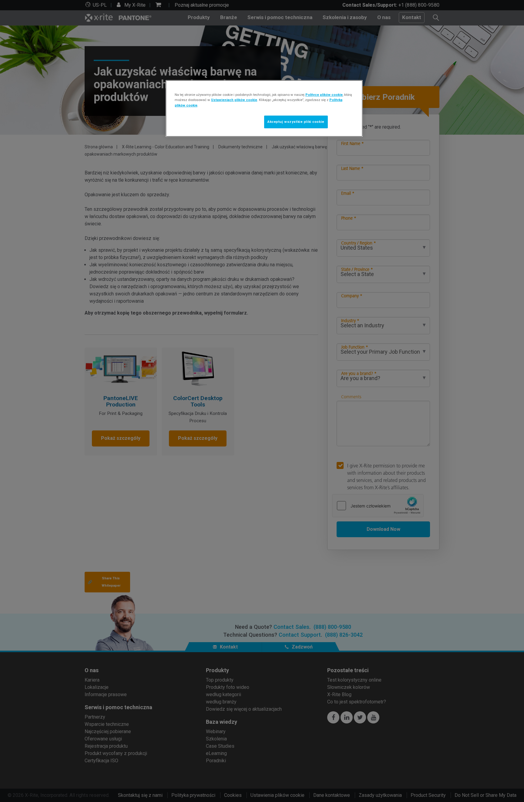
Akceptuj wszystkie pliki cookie (295, 122)
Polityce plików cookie (324, 95)
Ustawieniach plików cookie (234, 100)
